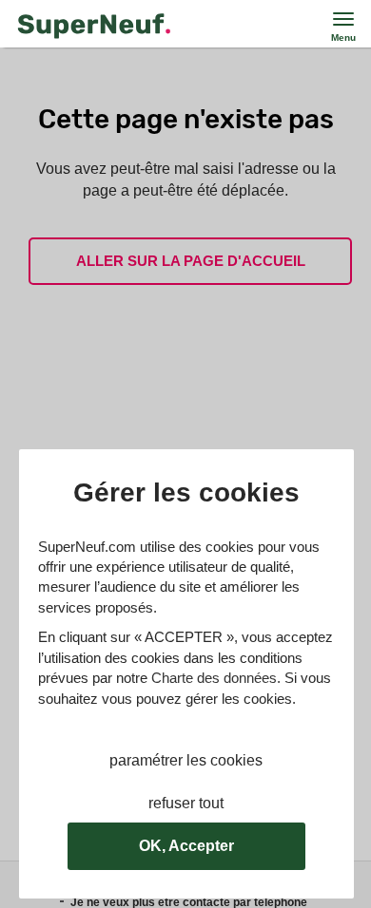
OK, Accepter (186, 846)
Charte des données (214, 678)
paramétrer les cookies (186, 760)
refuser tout (186, 803)
